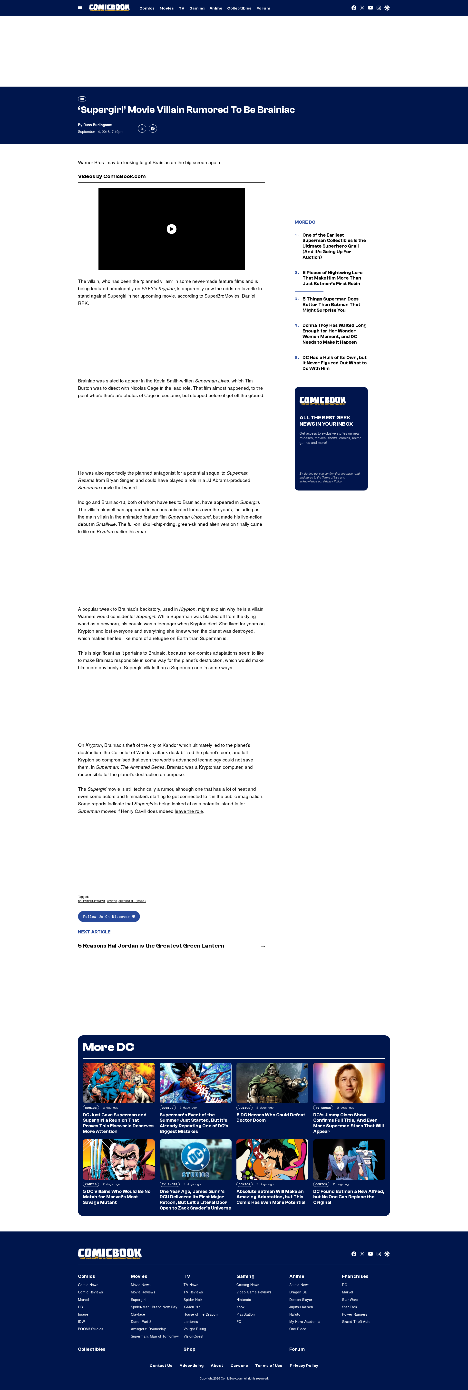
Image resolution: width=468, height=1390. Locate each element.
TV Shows (323, 1108)
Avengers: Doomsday (148, 1328)
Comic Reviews (90, 1292)
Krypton (86, 759)
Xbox (240, 1306)
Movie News (141, 1284)
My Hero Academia (305, 1321)
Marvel (83, 1299)
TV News (191, 1284)
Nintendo (243, 1299)
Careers (239, 1365)
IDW (81, 1321)
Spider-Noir (193, 1299)
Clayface (138, 1314)
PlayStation (245, 1314)
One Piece (297, 1328)
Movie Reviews (143, 1292)
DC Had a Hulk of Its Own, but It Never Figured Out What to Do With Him (334, 363)
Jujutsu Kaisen (301, 1306)
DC (82, 99)
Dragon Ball (299, 1292)
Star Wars (350, 1299)
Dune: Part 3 (141, 1321)
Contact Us (161, 1365)
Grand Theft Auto (356, 1321)
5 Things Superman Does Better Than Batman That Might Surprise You (331, 304)
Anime (216, 8)
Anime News (299, 1284)
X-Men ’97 (192, 1306)
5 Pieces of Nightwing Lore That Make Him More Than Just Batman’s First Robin (332, 278)
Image (83, 1314)
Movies (167, 8)
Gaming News (247, 1284)
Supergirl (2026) (132, 901)
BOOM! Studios (90, 1328)
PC (238, 1321)
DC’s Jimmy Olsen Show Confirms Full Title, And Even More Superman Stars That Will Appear (348, 1123)
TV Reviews (193, 1292)
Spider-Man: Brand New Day (154, 1306)
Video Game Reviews (254, 1292)
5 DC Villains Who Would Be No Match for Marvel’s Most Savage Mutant (116, 1197)
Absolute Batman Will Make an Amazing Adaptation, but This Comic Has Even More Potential (270, 1197)
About (217, 1365)
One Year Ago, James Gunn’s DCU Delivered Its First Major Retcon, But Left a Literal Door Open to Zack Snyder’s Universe (195, 1200)
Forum (263, 8)
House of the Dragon (201, 1314)
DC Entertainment (91, 901)
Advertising (192, 1365)
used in (179, 608)
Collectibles (239, 8)
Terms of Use (330, 477)
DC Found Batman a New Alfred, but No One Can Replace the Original (348, 1197)
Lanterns (191, 1321)
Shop (189, 1349)
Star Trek (349, 1306)
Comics (147, 8)
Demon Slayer (300, 1299)
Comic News (88, 1284)
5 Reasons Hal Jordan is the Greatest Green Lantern (151, 945)
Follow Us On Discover (107, 916)
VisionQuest (193, 1336)
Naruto (295, 1314)
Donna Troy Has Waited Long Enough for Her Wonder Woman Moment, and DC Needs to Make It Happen (334, 334)
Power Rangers (354, 1314)
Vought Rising (195, 1328)
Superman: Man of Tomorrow (155, 1336)
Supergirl (116, 295)
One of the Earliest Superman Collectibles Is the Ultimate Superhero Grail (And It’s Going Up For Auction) (334, 246)
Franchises (355, 1276)
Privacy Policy (332, 481)
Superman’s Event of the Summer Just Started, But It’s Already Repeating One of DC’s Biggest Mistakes (194, 1123)
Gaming (197, 8)
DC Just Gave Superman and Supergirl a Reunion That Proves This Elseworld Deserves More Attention (118, 1123)
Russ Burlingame (97, 124)
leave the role (189, 811)
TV (182, 8)
